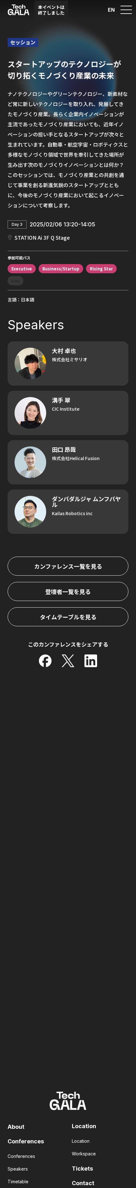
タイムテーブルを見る (68, 617)
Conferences (26, 1141)
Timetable (18, 1181)
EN (111, 10)
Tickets (82, 1168)
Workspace (84, 1153)
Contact (83, 1183)
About (16, 1126)
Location (84, 1126)
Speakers (18, 1169)
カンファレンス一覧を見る (68, 566)
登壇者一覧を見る (68, 591)
